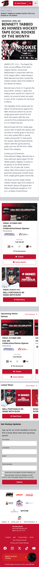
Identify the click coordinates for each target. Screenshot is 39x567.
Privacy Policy (22, 537)
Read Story (20, 300)
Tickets (21, 257)
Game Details (20, 262)
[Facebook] (5, 548)
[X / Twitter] (19, 548)
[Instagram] (12, 548)
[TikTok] (27, 548)
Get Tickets (21, 3)
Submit (19, 482)
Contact (8, 537)
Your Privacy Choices (19, 540)
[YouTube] (34, 548)
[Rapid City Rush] (5, 3)
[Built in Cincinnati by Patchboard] (20, 558)
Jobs (14, 537)
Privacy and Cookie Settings (19, 543)
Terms (32, 537)
